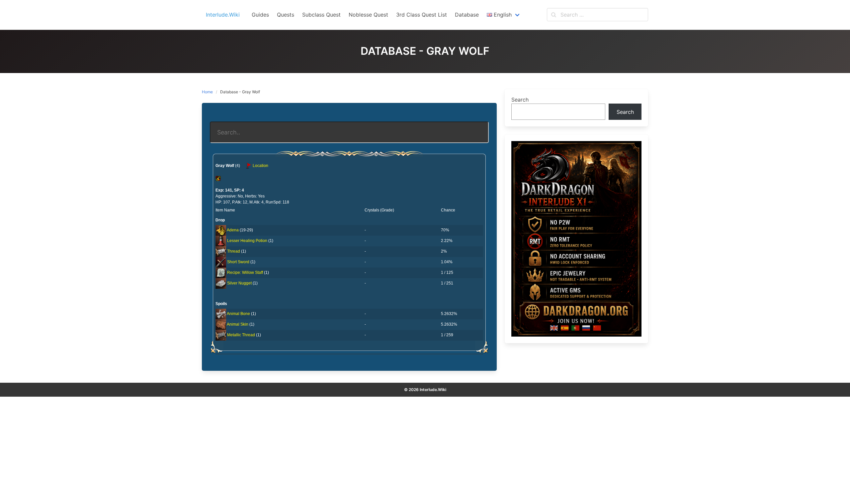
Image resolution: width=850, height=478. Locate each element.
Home (207, 91)
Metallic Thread (241, 335)
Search (520, 99)
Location (260, 165)
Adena (233, 230)
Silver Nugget (239, 283)
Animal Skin (237, 324)
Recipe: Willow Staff (245, 272)
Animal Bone (238, 313)
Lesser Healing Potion (247, 240)
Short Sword (238, 262)
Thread (233, 251)
